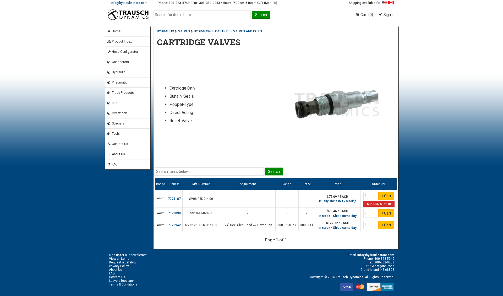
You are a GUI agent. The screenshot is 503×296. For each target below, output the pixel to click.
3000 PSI (306, 225)
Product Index (121, 41)
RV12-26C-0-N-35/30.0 (201, 225)
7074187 (174, 199)
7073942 (174, 225)
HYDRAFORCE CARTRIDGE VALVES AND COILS (228, 31)
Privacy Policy (119, 266)
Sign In (389, 15)
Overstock (119, 113)
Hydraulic (118, 72)
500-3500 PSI (286, 225)
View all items (119, 259)
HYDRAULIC (165, 31)
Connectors (120, 62)
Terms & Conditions (123, 284)
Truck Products (122, 93)
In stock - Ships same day (338, 216)
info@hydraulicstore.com (129, 3)
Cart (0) (366, 15)
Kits (114, 103)
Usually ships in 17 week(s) (338, 201)
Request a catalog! (122, 262)
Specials (117, 123)
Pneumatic (119, 82)
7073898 (174, 213)
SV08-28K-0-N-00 (201, 199)
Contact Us (119, 144)
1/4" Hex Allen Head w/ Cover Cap (247, 225)
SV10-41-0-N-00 (201, 213)
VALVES (184, 31)
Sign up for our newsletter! (128, 255)
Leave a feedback (121, 281)
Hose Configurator (124, 52)
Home (116, 31)
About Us (118, 154)
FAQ (114, 164)
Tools (115, 134)
